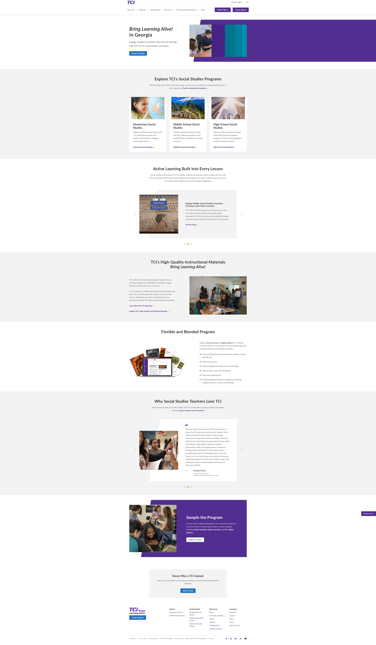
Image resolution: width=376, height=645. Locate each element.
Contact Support (138, 608)
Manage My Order (216, 620)
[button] (134, 217)
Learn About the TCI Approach (140, 305)
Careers (232, 606)
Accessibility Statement (166, 629)
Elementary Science (175, 603)
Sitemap (211, 629)
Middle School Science (176, 606)
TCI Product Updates (216, 606)
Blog (211, 603)
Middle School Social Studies (196, 610)
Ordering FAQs (214, 616)
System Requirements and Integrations (196, 629)
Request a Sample (138, 53)
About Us (233, 603)
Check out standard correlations (194, 88)
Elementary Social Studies (195, 604)
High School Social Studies (195, 616)
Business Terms (179, 629)
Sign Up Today (188, 581)
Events (212, 610)
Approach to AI (235, 616)
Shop (231, 610)
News (231, 613)
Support (212, 613)
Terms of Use (142, 629)
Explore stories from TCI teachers (191, 410)
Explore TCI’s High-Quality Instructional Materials (148, 311)
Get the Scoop (191, 224)
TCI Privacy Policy (153, 629)
